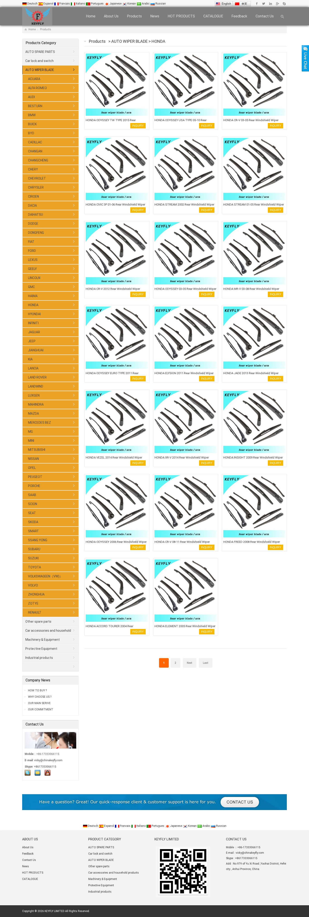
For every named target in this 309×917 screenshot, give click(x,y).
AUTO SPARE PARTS (40, 52)
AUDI (31, 97)
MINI (31, 440)
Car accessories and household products (47, 632)
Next (189, 662)
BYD (31, 133)
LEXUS (33, 260)
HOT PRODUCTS (181, 16)
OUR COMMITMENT (40, 709)
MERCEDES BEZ (39, 422)
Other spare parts (38, 621)
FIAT (31, 241)
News (154, 16)
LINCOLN (34, 278)
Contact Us (265, 16)
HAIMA (33, 296)
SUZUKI (33, 558)
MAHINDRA (36, 404)
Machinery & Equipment (42, 639)
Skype (284, 3)
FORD (32, 251)
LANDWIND (35, 386)
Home (90, 16)
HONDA (158, 41)
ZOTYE (33, 603)
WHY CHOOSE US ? (39, 696)
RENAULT (34, 612)
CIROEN (33, 196)
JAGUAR (34, 332)
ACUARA (34, 79)
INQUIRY (138, 125)
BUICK (32, 124)
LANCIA (33, 368)
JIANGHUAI (35, 350)
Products (134, 16)
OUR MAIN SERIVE (39, 703)
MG (30, 431)
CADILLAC (35, 142)
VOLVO (33, 585)
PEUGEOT (35, 477)
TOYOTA (34, 567)
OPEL (32, 468)
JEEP (32, 341)
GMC (31, 287)
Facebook (257, 3)
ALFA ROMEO (37, 88)
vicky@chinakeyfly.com (48, 760)
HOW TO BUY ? (37, 690)
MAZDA (33, 413)
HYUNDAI (34, 314)
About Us (111, 16)
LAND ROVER (37, 377)
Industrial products (39, 657)
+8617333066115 (45, 766)
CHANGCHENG (38, 160)
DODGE (33, 223)
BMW (32, 115)
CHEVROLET (37, 178)
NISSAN (33, 459)
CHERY (33, 169)
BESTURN (35, 106)
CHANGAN (35, 151)
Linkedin (270, 3)
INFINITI (33, 323)
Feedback (239, 16)
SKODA (33, 522)
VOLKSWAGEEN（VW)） (45, 576)
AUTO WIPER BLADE (130, 41)
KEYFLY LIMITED (54, 911)
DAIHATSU (35, 214)
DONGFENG (36, 232)
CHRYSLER (36, 187)
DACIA (32, 205)
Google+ (277, 3)
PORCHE (34, 486)
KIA (30, 359)
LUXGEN (34, 395)
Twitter (263, 3)
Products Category (41, 43)
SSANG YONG (37, 540)
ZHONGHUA (36, 594)
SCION (32, 504)
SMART (33, 531)
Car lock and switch (39, 61)
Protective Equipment (41, 648)
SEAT (32, 513)
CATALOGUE (213, 16)
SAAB (32, 495)
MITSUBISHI (36, 449)
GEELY (32, 269)
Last (205, 662)
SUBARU (34, 549)
